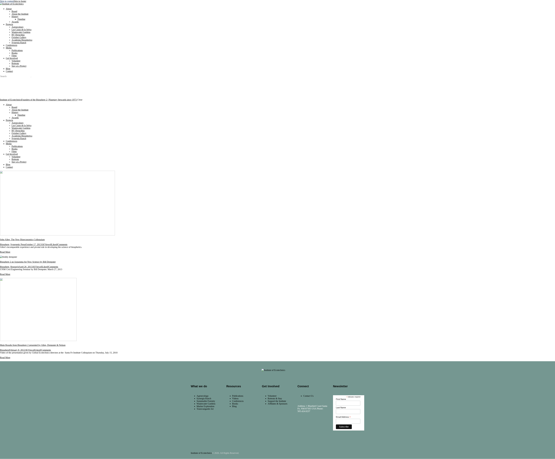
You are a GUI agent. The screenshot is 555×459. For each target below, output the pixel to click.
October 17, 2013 (33, 244)
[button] (53, 244)
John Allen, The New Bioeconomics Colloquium (22, 239)
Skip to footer (20, 1)
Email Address (343, 417)
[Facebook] (301, 424)
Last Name (341, 407)
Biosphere (4, 244)
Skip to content (7, 1)
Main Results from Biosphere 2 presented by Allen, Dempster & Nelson (32, 345)
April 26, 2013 (25, 267)
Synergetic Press (17, 244)
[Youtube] (318, 424)
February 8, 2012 (17, 350)
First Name (341, 399)
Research (14, 267)
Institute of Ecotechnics (201, 453)
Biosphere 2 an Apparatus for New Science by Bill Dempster (28, 262)
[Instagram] (309, 424)
